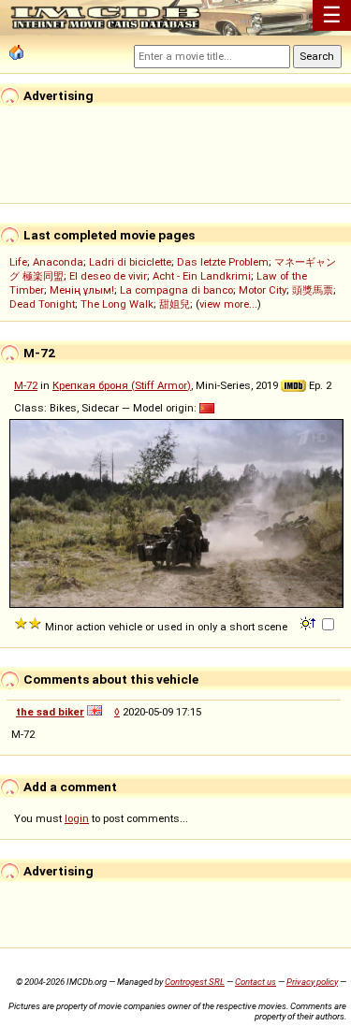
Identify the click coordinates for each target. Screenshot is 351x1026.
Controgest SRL (195, 981)
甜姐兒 (174, 304)
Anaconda (58, 261)
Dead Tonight (42, 304)
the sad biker (50, 711)
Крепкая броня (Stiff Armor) (121, 385)
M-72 (25, 385)
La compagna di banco (176, 289)
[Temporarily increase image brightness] (309, 622)
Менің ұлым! (82, 289)
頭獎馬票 (312, 289)
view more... (228, 304)
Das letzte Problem (223, 261)
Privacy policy (312, 981)
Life (18, 261)
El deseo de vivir (108, 275)
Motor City (262, 289)
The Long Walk (117, 304)
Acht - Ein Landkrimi (202, 275)
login (77, 818)
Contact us (255, 981)
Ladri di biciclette (130, 261)
